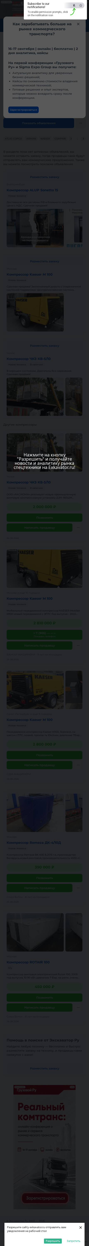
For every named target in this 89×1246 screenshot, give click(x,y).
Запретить (74, 1241)
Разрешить (53, 1241)
